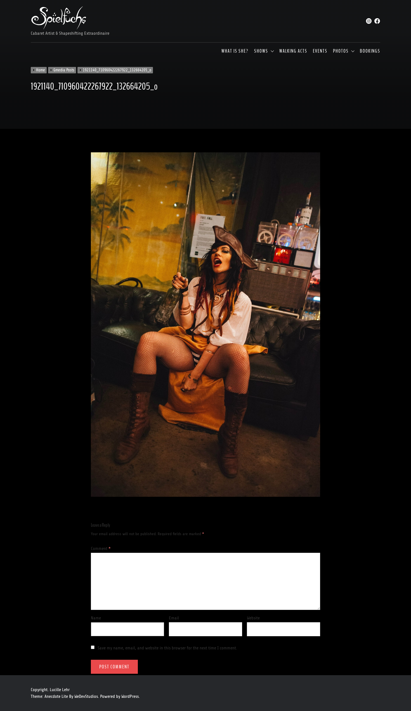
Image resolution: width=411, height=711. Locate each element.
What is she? (235, 51)
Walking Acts (293, 51)
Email (174, 618)
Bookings (370, 51)
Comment (101, 548)
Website (253, 618)
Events (320, 51)
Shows (261, 51)
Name (96, 618)
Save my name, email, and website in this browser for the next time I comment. (167, 648)
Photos (341, 51)
